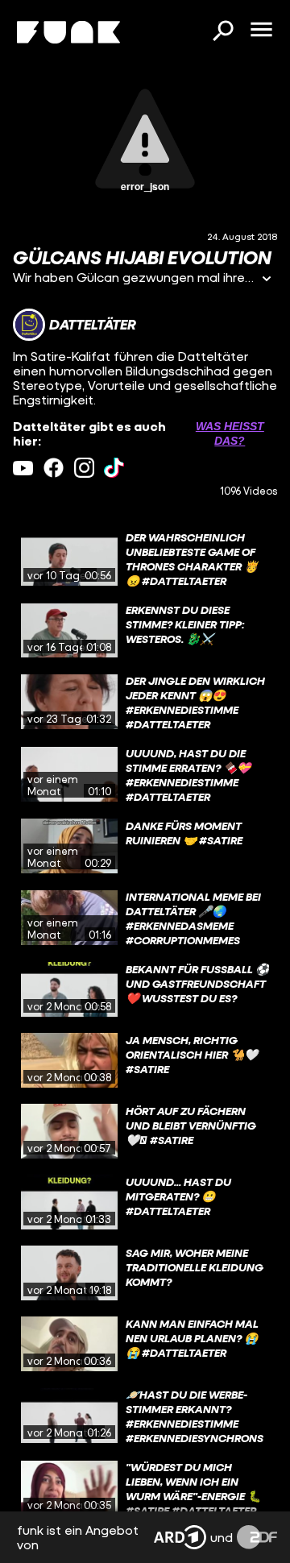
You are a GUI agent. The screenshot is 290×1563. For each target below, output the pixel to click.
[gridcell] (145, 558)
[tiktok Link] (114, 468)
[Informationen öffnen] (266, 280)
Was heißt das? (230, 433)
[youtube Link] (23, 468)
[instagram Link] (84, 468)
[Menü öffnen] (261, 30)
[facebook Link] (54, 468)
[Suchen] (222, 32)
